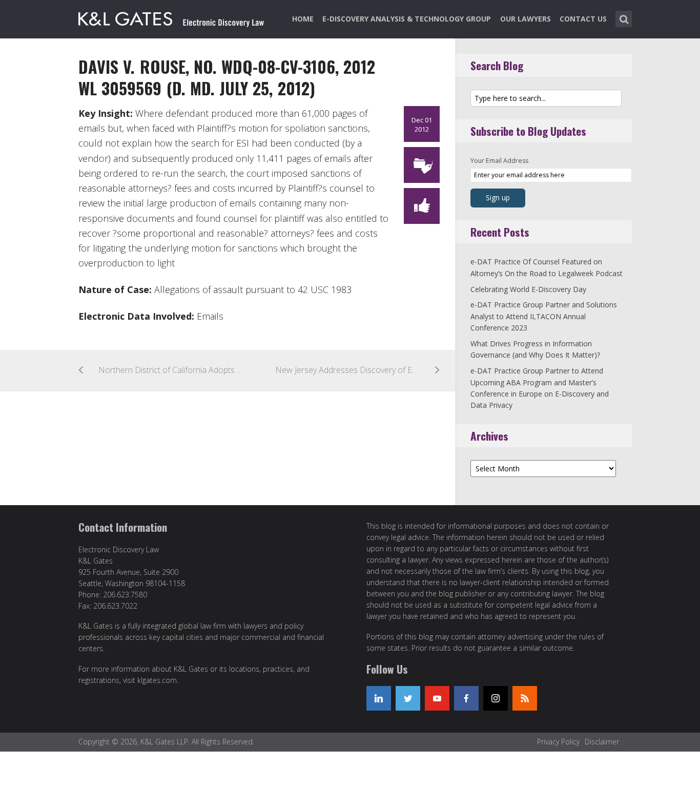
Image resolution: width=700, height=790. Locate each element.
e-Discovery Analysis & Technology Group (406, 19)
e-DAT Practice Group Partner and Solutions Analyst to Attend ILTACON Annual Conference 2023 (543, 316)
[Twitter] (408, 698)
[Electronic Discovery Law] (172, 17)
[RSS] (524, 698)
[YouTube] (437, 698)
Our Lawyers (525, 19)
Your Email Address (499, 160)
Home (303, 19)
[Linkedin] (378, 698)
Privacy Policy (558, 741)
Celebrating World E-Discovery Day (528, 289)
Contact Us (583, 19)
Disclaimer (602, 741)
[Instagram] (495, 698)
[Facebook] (466, 698)
